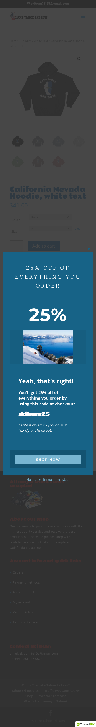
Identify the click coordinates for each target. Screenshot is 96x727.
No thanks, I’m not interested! (48, 479)
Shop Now (48, 460)
